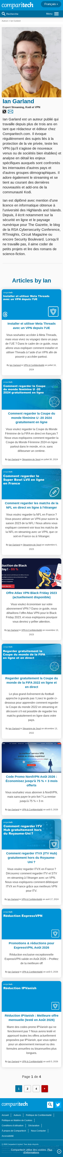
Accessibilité (8, 1136)
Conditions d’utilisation (12, 1125)
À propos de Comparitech (14, 1131)
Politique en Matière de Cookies (17, 1120)
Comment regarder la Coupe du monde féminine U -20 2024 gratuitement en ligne (31, 418)
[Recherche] (3, 14)
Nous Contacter (38, 1131)
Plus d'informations (37, 1151)
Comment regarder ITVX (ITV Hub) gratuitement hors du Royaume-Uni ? (31, 858)
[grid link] (31, 304)
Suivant (44, 1088)
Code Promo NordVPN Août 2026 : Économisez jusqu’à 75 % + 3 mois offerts (32, 781)
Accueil (5, 1115)
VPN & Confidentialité (34, 365)
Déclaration (33, 1125)
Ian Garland (15, 365)
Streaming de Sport (31, 459)
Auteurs (5, 21)
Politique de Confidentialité (39, 1115)
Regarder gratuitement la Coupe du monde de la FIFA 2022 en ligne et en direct (31, 683)
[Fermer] (59, 1151)
